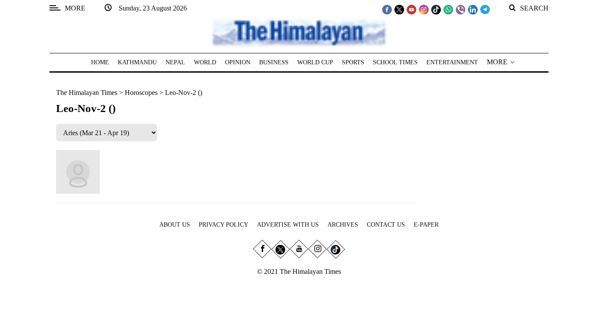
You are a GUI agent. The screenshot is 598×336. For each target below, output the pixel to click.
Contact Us (386, 224)
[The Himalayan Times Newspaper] (299, 32)
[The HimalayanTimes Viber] (460, 9)
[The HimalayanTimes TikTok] (436, 9)
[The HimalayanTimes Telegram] (485, 9)
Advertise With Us (288, 224)
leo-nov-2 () (183, 92)
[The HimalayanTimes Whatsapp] (448, 9)
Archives (342, 224)
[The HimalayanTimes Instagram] (424, 9)
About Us (174, 224)
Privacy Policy (223, 224)
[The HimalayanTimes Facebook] (387, 9)
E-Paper (426, 224)
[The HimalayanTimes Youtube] (411, 9)
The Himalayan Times (86, 92)
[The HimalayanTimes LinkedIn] (473, 9)
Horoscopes (141, 92)
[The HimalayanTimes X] (399, 9)
